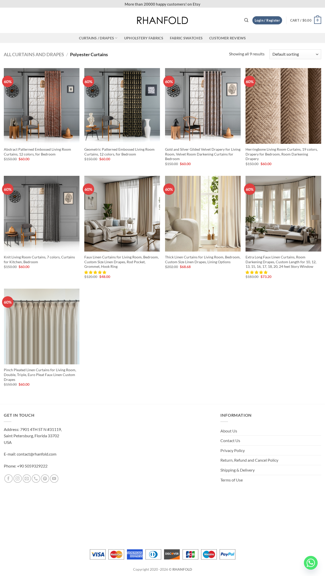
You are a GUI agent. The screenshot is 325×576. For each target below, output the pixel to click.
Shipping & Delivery (237, 470)
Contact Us (230, 440)
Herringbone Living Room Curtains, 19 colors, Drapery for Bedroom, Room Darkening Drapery (282, 154)
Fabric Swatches (186, 38)
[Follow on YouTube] (54, 478)
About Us (228, 430)
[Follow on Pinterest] (45, 478)
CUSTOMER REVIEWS (227, 38)
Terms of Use (231, 479)
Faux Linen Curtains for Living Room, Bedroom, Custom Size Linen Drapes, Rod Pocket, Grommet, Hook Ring (121, 262)
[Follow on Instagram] (17, 478)
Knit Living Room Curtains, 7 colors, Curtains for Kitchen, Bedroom (39, 259)
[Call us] (36, 478)
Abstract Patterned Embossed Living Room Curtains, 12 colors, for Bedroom (37, 151)
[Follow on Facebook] (8, 478)
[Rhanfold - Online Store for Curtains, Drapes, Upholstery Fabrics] (162, 20)
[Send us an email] (27, 478)
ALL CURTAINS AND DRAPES (34, 54)
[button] (246, 20)
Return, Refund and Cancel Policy (249, 460)
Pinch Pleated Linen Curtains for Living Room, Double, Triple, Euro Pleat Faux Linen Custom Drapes (40, 374)
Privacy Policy (232, 450)
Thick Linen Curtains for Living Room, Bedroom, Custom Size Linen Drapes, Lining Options (202, 259)
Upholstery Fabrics (143, 38)
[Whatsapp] (311, 563)
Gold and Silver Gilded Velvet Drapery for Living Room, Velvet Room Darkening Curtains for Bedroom (202, 154)
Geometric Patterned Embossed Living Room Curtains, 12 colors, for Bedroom (119, 151)
